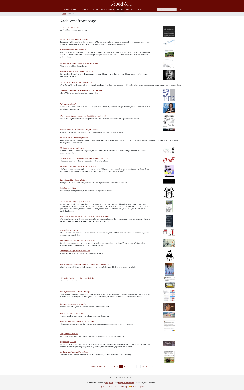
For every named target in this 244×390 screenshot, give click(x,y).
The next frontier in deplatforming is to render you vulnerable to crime (85, 158)
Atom (111, 383)
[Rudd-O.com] (122, 4)
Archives (120, 9)
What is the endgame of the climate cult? (74, 313)
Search (180, 9)
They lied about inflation (69, 334)
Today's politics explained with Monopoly (75, 251)
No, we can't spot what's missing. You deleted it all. (78, 166)
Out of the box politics (68, 188)
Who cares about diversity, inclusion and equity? (77, 321)
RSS (106, 383)
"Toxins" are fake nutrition (69, 27)
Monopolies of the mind (89, 9)
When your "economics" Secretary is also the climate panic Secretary (84, 216)
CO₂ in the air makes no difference (72, 148)
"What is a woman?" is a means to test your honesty (79, 130)
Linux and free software (70, 9)
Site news (129, 9)
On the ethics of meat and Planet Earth (74, 352)
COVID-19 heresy (107, 9)
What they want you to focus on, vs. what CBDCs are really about (83, 116)
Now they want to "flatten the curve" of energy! (77, 240)
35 (138, 366)
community (126, 383)
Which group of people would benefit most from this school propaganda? (86, 264)
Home (64, 14)
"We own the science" (68, 104)
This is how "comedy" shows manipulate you (76, 82)
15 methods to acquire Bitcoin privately (74, 39)
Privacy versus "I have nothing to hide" (74, 138)
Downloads (140, 9)
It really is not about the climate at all (73, 50)
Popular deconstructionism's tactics (73, 304)
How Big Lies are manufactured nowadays (75, 292)
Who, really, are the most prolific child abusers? (77, 71)
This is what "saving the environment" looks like (77, 278)
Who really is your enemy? (69, 230)
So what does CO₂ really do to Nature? (73, 180)
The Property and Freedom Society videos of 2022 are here (81, 90)
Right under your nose (68, 342)
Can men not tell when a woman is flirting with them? (79, 63)
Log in (102, 387)
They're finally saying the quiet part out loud (76, 201)
